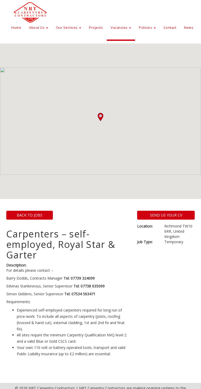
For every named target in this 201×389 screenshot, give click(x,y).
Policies (146, 27)
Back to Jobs (29, 215)
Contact (170, 27)
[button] (100, 117)
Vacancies (120, 27)
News (188, 27)
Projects (96, 27)
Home (16, 27)
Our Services (67, 27)
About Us (37, 27)
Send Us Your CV (166, 215)
